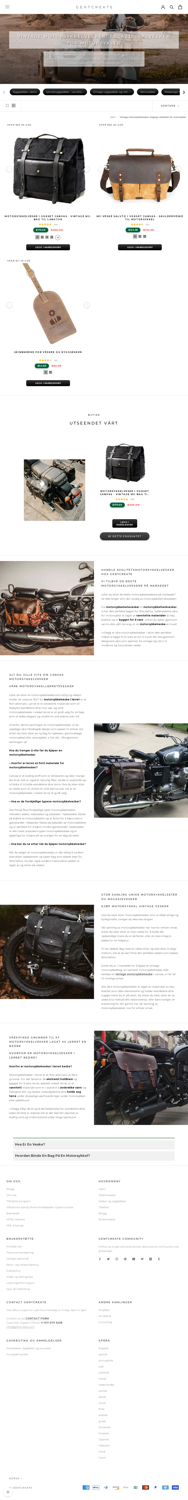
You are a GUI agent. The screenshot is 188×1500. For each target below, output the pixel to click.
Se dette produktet (124, 536)
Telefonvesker (107, 1195)
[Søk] (172, 7)
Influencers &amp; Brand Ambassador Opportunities (39, 1207)
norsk (102, 1403)
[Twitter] (108, 1259)
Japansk (104, 1439)
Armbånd (105, 1316)
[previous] (9, 169)
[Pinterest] (125, 1259)
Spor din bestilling (18, 1289)
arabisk (103, 1415)
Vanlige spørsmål (17, 1258)
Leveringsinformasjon (20, 1283)
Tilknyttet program (18, 1201)
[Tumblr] (159, 1259)
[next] (87, 169)
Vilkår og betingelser (19, 1277)
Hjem (113, 117)
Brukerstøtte (107, 1219)
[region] (48, 169)
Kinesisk (104, 1433)
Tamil (102, 1457)
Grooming (105, 1322)
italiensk (104, 1372)
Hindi (102, 1451)
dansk (102, 1397)
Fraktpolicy (13, 1270)
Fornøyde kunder (17, 1354)
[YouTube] (133, 1259)
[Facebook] (100, 1259)
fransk (102, 1378)
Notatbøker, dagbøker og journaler (28, 1348)
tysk (101, 1366)
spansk (103, 1354)
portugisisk (106, 1360)
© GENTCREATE (20, 1487)
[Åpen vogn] (180, 7)
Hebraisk (104, 1445)
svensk (103, 1390)
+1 (58, 237)
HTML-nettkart (15, 1219)
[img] (124, 499)
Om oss (11, 1195)
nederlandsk (106, 1384)
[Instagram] (116, 1259)
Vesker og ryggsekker (112, 1201)
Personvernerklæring (20, 1252)
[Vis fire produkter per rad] (13, 105)
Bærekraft (12, 1213)
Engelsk (104, 1348)
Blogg (10, 1189)
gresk (102, 1421)
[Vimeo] (142, 1259)
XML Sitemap (15, 1225)
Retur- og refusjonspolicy (22, 1264)
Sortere (169, 105)
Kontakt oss (14, 1246)
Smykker (104, 1310)
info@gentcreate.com (20, 1327)
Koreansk (105, 1427)
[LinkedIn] (150, 1259)
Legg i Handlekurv (48, 247)
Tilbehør (104, 1207)
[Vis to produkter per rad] (7, 105)
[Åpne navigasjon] (7, 7)
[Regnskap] (163, 7)
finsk (101, 1409)
